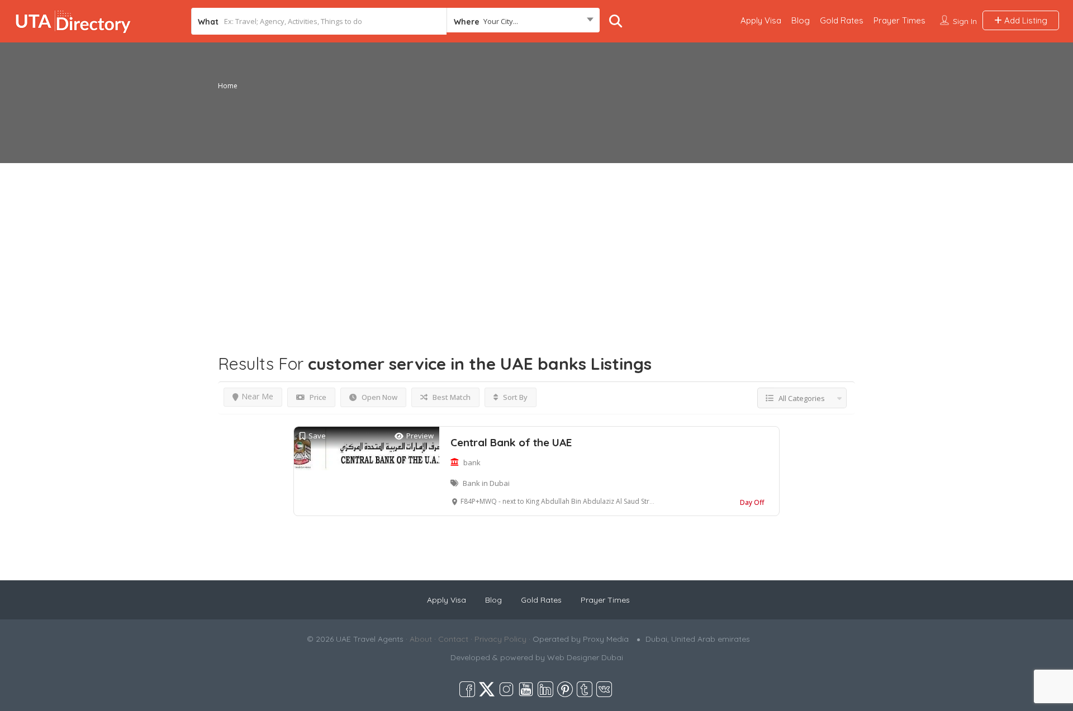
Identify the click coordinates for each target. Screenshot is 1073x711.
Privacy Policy (500, 639)
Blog (800, 20)
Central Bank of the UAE (511, 442)
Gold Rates (841, 20)
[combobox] (523, 21)
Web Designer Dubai (585, 657)
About (421, 639)
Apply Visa (760, 20)
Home (228, 85)
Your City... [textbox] (500, 21)
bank (472, 462)
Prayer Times (899, 20)
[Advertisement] (536, 241)
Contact (453, 639)
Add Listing (1024, 20)
